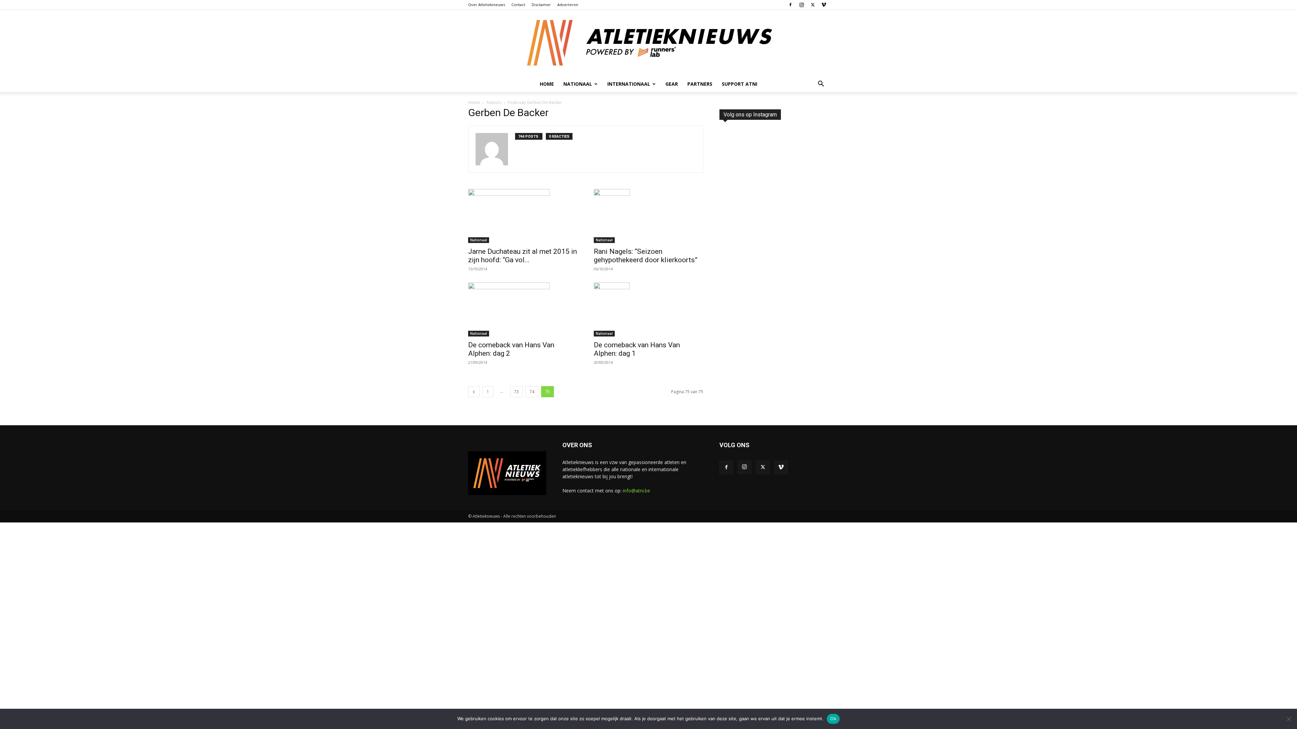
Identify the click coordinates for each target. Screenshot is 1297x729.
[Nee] (1288, 719)
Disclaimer (541, 4)
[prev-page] (474, 391)
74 (532, 392)
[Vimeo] (824, 4)
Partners (699, 84)
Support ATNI (739, 84)
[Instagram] (801, 4)
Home (547, 84)
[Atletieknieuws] (648, 43)
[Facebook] (790, 4)
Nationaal (478, 240)
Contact (518, 4)
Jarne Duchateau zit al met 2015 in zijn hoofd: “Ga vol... (522, 255)
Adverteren (567, 4)
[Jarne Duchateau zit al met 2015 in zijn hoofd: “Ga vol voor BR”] (523, 216)
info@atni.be (636, 490)
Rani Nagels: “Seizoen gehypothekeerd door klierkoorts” (645, 255)
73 (516, 392)
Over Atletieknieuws (486, 4)
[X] (813, 4)
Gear (671, 84)
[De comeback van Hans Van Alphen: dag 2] (523, 309)
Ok (833, 718)
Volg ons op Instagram (750, 114)
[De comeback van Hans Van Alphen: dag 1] (648, 309)
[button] (821, 84)
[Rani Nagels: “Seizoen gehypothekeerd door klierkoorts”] (648, 216)
